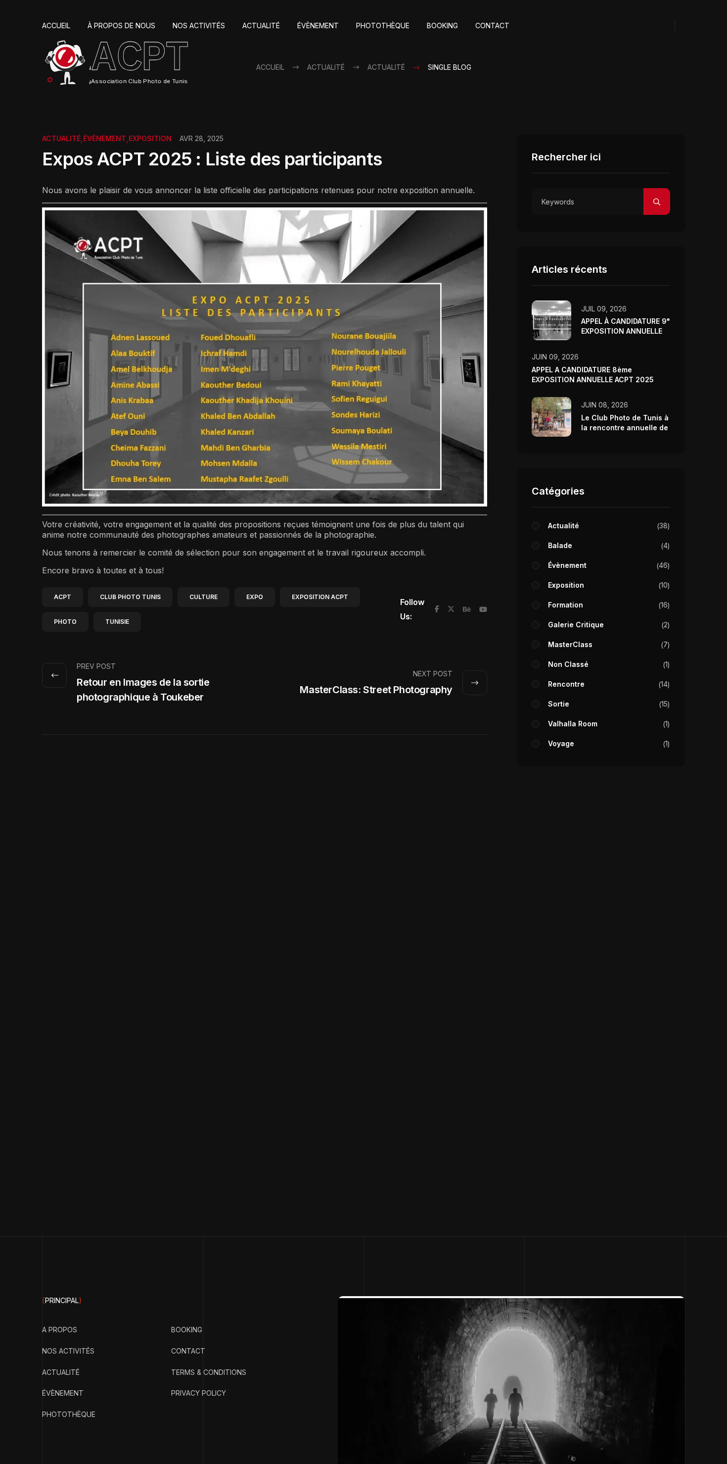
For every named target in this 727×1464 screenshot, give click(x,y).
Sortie (608, 704)
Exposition (150, 138)
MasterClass (608, 644)
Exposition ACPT (320, 597)
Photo (65, 621)
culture (203, 597)
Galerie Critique (608, 624)
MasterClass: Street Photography (376, 690)
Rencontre (608, 684)
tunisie (117, 621)
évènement (104, 138)
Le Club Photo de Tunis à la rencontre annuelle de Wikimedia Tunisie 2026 (625, 427)
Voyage (608, 743)
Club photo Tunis (130, 597)
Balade (608, 545)
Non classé (608, 664)
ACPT (62, 597)
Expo (254, 597)
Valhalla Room (608, 723)
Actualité (61, 138)
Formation (608, 605)
